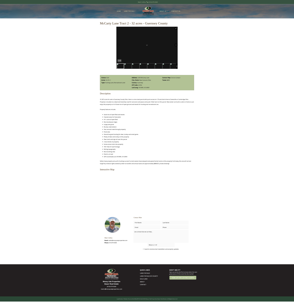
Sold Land (143, 279)
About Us (162, 11)
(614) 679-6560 (153, 2)
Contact (143, 284)
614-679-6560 (113, 243)
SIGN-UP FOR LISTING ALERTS (183, 278)
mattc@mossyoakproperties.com (117, 240)
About (142, 282)
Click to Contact (175, 78)
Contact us (175, 11)
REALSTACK (137, 299)
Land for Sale (129, 11)
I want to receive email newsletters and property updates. (161, 249)
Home (119, 11)
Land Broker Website (122, 299)
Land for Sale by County (149, 276)
